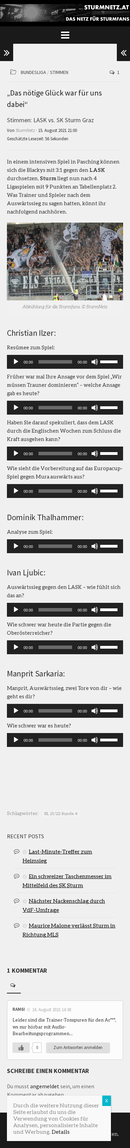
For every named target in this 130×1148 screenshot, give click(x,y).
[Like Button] (21, 1047)
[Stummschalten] (94, 361)
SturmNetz (25, 130)
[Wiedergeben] (15, 361)
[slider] (110, 361)
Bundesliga (33, 72)
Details (61, 1131)
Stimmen (59, 72)
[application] (65, 362)
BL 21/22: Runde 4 (61, 813)
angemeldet (44, 1086)
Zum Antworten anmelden (78, 1047)
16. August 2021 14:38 (51, 1010)
